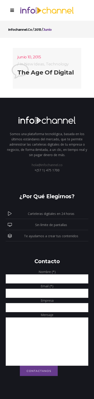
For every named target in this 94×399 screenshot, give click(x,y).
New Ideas (34, 64)
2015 (37, 30)
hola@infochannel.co (47, 165)
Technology (57, 64)
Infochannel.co (20, 30)
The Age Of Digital (45, 72)
